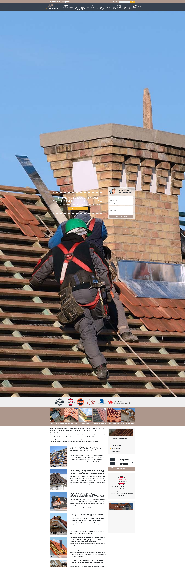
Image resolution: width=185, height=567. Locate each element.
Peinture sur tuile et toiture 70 (97, 7)
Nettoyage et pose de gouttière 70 (119, 7)
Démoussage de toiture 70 (129, 7)
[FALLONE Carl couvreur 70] (51, 7)
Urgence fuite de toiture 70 (135, 7)
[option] (92, 227)
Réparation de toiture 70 (108, 7)
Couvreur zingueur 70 (124, 7)
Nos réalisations (78, 208)
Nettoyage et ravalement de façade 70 (102, 7)
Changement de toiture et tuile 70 (113, 7)
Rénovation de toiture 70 (71, 7)
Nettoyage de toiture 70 (92, 7)
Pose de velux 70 (88, 7)
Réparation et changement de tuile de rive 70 (83, 7)
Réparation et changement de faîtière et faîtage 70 (77, 7)
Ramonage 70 (139, 7)
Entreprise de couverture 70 (65, 7)
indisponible (56, 1)
